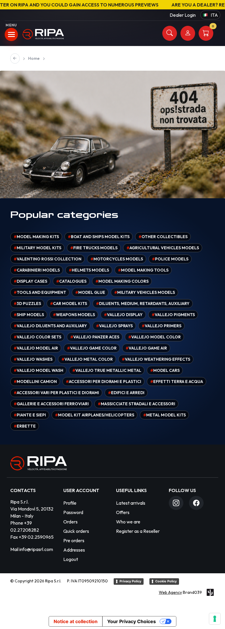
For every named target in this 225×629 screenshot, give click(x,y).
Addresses (74, 550)
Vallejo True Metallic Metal (106, 370)
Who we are (128, 522)
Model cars (165, 370)
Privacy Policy (130, 581)
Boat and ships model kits (98, 236)
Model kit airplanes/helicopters (94, 415)
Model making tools (143, 270)
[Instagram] (176, 503)
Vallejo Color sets (37, 337)
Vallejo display (123, 314)
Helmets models (89, 270)
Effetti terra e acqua (176, 381)
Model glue (90, 292)
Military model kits (37, 247)
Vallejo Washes (33, 359)
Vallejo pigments (173, 314)
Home (34, 58)
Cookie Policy (166, 581)
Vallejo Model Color (154, 337)
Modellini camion (35, 381)
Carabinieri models (37, 270)
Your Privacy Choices (131, 621)
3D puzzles (27, 303)
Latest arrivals (130, 503)
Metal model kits (164, 415)
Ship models (29, 314)
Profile (69, 503)
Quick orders (76, 531)
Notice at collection (76, 621)
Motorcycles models (117, 259)
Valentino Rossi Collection (47, 259)
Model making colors (122, 281)
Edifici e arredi (126, 392)
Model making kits (36, 236)
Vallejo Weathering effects (156, 359)
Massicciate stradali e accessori (136, 403)
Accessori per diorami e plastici (103, 381)
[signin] (187, 33)
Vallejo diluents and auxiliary (50, 325)
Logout (70, 559)
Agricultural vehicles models (163, 247)
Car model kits (68, 303)
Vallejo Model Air (36, 348)
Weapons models (74, 314)
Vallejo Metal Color (87, 359)
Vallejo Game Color (92, 348)
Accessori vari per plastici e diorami (56, 392)
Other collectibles (163, 236)
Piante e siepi (30, 415)
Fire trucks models (93, 247)
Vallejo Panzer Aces (94, 337)
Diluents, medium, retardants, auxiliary (143, 303)
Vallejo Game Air (146, 348)
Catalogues (71, 281)
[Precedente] (15, 58)
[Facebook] (196, 503)
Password (73, 512)
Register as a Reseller (138, 531)
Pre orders (73, 540)
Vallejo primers (161, 325)
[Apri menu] (11, 34)
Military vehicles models (144, 292)
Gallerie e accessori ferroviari (51, 403)
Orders (70, 522)
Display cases (30, 281)
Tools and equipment (40, 292)
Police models (170, 259)
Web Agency (170, 592)
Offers (122, 512)
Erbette (25, 426)
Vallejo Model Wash (38, 370)
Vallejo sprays (114, 325)
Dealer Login (183, 15)
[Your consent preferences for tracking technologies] (214, 618)
